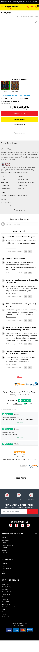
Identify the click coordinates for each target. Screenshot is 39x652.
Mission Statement (7, 545)
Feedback (5, 596)
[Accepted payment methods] (19, 630)
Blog (3, 611)
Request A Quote (7, 601)
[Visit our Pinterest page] (10, 525)
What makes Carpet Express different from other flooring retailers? (21, 329)
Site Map (4, 614)
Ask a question (25, 95)
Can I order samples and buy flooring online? (21, 305)
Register (4, 563)
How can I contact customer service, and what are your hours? (20, 352)
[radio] (5, 86)
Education (5, 550)
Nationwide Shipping (32, 1)
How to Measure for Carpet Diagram (20, 237)
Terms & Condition (7, 591)
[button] (2, 7)
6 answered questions (9, 95)
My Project (5, 571)
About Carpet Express (12, 533)
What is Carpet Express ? (16, 258)
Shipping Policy (6, 586)
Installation (5, 599)
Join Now (32, 511)
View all (19, 377)
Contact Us (5, 540)
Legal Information (7, 594)
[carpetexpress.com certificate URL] (29, 466)
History (4, 542)
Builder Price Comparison (9, 606)
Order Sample (19, 119)
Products (4, 547)
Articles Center (6, 604)
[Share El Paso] (36, 22)
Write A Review (21, 16)
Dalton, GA (21, 2)
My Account (7, 559)
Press (3, 609)
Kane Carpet (6, 14)
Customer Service (10, 580)
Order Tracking (6, 568)
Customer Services (7, 616)
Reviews (4, 552)
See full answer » (11, 248)
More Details (5, 103)
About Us (4, 537)
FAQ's (3, 573)
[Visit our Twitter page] (22, 525)
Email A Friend (33, 16)
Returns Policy (6, 589)
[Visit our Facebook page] (16, 525)
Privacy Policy (6, 584)
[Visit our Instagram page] (28, 525)
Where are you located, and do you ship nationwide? (22, 281)
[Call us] (28, 7)
